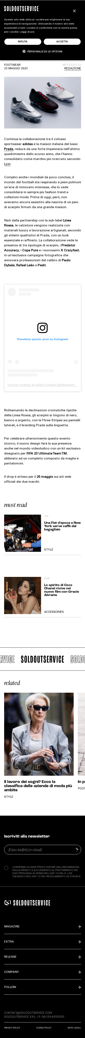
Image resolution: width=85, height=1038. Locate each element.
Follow (10, 987)
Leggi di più (27, 32)
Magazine (12, 926)
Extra (9, 941)
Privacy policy (12, 1027)
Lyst (7, 164)
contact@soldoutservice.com (28, 1012)
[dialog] (42, 30)
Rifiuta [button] (23, 41)
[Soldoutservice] (7, 902)
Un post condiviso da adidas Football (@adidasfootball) (44, 384)
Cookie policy (43, 1027)
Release (10, 957)
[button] (42, 51)
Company (11, 972)
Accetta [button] (62, 41)
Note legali (74, 1027)
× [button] (74, 11)
